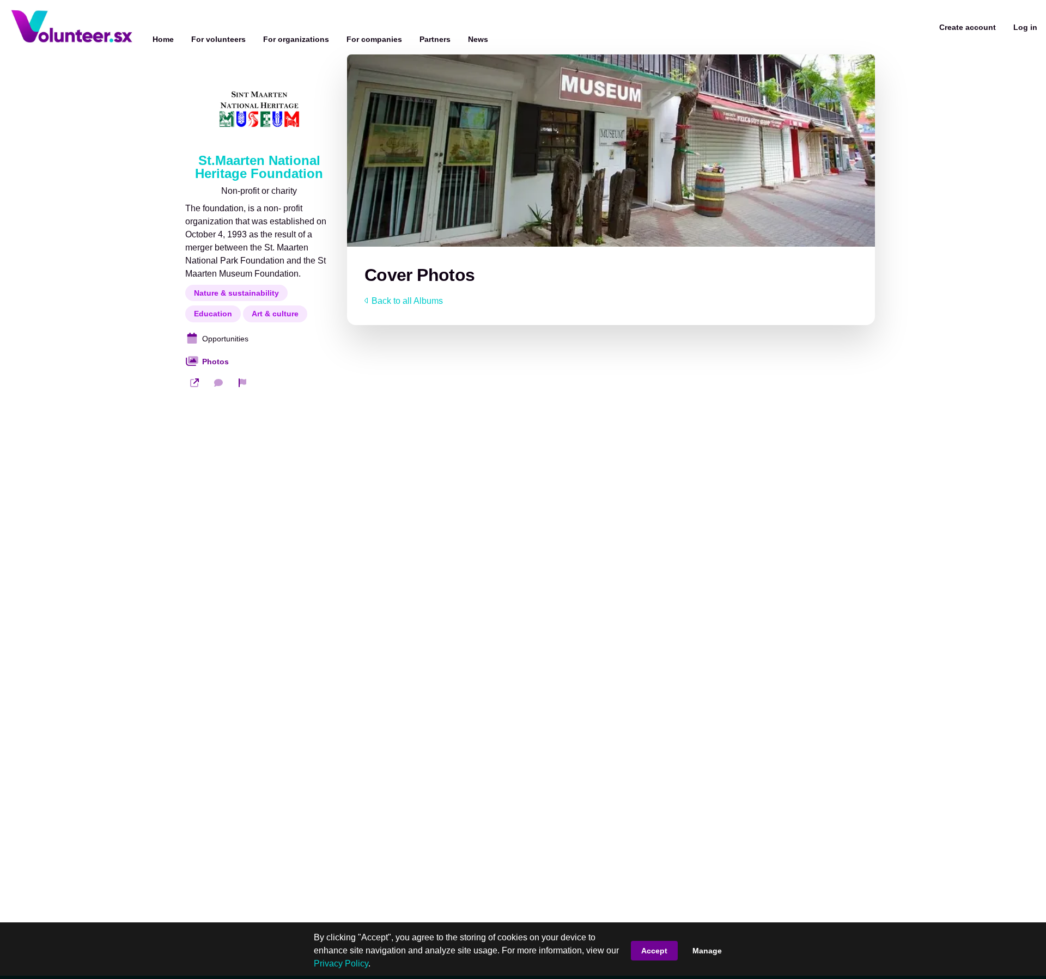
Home (163, 39)
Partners (435, 39)
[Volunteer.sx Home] (72, 27)
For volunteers (218, 39)
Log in (1025, 27)
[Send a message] (218, 383)
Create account (967, 27)
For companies (374, 39)
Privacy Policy (341, 963)
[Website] (194, 383)
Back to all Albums (407, 300)
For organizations (296, 39)
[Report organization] (242, 383)
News (478, 39)
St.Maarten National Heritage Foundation (259, 167)
